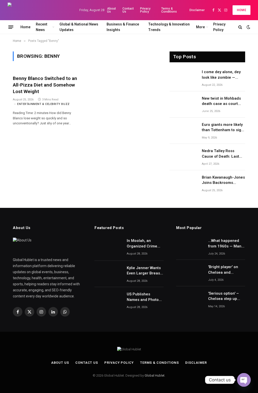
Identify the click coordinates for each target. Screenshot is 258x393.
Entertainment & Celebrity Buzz (43, 104)
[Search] (240, 27)
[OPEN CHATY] (244, 380)
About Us (111, 10)
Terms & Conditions (169, 10)
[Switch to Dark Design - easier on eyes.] (247, 27)
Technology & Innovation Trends (169, 27)
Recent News (41, 27)
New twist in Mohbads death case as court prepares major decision (221, 101)
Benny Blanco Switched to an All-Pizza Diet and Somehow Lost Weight (45, 84)
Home (241, 10)
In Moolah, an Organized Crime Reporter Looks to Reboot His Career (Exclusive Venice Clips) (143, 243)
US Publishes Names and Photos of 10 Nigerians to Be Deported (144, 297)
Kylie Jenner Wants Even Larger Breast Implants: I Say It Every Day (144, 271)
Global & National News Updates (78, 27)
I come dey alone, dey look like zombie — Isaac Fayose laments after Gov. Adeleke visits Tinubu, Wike (223, 75)
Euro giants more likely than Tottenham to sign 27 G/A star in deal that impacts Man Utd (222, 127)
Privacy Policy (145, 10)
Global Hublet (155, 375)
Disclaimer (197, 10)
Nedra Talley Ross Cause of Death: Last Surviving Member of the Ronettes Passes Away (223, 154)
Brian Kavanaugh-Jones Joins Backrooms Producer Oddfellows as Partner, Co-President (223, 180)
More (200, 27)
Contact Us (128, 10)
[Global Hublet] (39, 10)
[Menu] (10, 27)
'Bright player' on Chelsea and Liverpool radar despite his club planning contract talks (224, 270)
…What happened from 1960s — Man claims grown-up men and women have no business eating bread (224, 243)
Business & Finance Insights (123, 27)
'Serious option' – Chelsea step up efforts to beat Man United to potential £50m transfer (225, 296)
